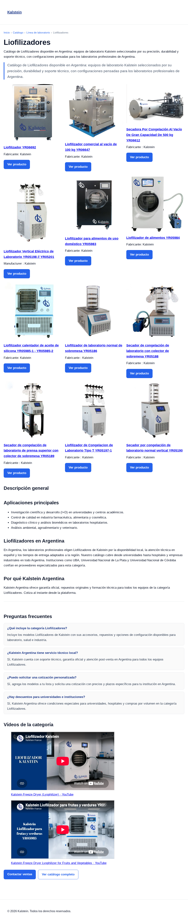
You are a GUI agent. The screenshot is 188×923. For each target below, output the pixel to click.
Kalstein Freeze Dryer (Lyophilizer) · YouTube (42, 794)
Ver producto (16, 164)
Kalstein (14, 12)
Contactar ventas (19, 874)
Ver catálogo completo (58, 874)
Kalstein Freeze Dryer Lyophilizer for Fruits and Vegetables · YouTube (58, 863)
